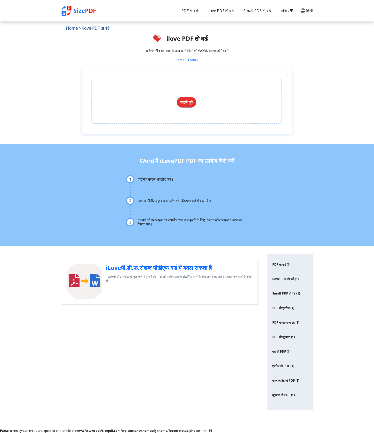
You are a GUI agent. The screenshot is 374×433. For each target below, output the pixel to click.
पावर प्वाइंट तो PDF (283, 380)
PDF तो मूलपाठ (281, 337)
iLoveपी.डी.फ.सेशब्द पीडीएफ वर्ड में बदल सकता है (159, 268)
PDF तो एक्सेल (281, 308)
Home (72, 28)
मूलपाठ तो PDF (281, 395)
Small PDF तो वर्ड (257, 10)
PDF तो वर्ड (189, 10)
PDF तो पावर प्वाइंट (283, 322)
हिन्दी (309, 10)
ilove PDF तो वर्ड (221, 10)
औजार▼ (286, 10)
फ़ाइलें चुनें (186, 102)
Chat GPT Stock (187, 60)
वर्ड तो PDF (279, 351)
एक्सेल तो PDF (281, 366)
